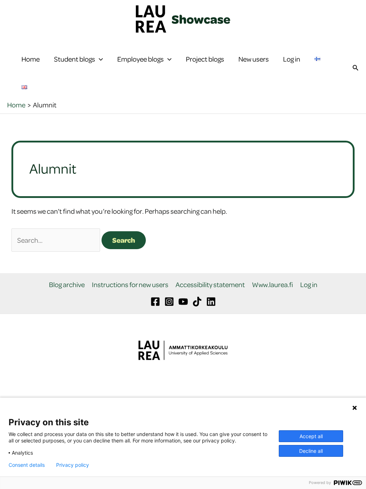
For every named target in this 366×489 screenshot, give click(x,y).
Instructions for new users (130, 284)
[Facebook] (155, 301)
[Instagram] (169, 301)
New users (253, 59)
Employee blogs (140, 59)
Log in (291, 59)
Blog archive (67, 284)
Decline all (311, 451)
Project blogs (205, 59)
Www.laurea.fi (272, 284)
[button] (99, 59)
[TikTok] (197, 301)
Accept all (311, 436)
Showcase (201, 19)
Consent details (27, 465)
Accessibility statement (210, 284)
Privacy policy (72, 465)
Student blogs (74, 59)
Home (30, 59)
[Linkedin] (211, 301)
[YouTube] (183, 301)
